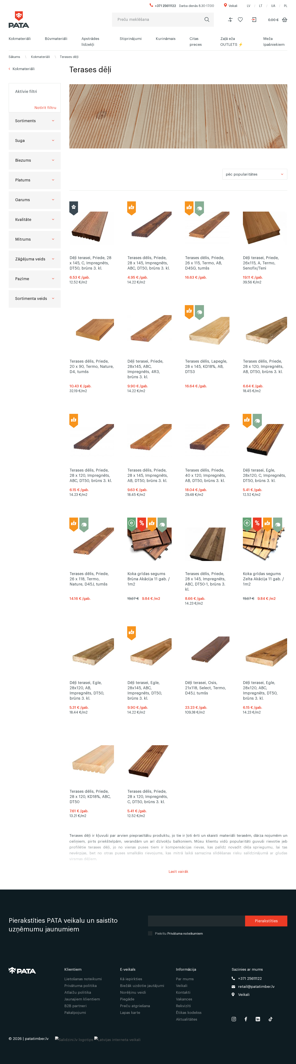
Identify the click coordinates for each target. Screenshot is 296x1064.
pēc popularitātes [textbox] (241, 173)
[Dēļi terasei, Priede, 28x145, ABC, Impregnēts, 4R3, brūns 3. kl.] (149, 356)
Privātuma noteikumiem (185, 933)
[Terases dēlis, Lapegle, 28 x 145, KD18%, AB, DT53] (207, 356)
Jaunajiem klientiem (82, 998)
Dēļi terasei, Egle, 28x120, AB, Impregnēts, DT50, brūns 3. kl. (87, 690)
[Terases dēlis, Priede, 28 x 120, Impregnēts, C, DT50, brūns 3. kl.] (149, 761)
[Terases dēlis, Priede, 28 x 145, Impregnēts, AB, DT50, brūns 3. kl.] (149, 440)
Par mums (185, 978)
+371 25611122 (165, 5)
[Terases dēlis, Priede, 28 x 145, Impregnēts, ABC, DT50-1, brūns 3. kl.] (207, 569)
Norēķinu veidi (133, 992)
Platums (22, 179)
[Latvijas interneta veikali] (117, 1038)
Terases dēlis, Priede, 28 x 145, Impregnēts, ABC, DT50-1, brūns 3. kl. (205, 581)
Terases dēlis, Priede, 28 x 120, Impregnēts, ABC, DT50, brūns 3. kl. (91, 475)
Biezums (23, 160)
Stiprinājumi (131, 38)
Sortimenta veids (31, 298)
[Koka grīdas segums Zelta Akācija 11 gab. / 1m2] (265, 569)
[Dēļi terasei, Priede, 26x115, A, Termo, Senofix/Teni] (265, 228)
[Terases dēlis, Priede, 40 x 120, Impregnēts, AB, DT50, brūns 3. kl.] (207, 440)
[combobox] (254, 174)
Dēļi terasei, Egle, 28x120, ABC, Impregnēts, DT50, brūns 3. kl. (260, 690)
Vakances (184, 998)
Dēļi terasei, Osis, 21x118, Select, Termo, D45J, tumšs (205, 687)
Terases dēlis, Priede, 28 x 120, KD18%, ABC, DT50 (90, 796)
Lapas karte (130, 1012)
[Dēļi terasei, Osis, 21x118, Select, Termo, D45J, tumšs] (207, 678)
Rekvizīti (183, 1005)
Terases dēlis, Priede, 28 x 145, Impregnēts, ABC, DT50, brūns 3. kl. (148, 262)
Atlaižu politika (77, 992)
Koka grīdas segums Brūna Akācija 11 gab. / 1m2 (148, 578)
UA (273, 5)
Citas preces (196, 41)
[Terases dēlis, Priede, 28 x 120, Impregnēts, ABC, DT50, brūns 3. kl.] (92, 440)
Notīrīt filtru (45, 107)
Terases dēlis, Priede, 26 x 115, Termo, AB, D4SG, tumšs (204, 262)
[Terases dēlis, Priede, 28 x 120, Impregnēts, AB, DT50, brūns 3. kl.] (265, 356)
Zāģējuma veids (30, 258)
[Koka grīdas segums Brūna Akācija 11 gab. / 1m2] (149, 569)
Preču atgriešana (135, 1005)
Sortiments (25, 120)
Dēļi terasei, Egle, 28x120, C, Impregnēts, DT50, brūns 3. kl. (264, 475)
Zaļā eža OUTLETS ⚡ (231, 41)
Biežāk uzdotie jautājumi (142, 985)
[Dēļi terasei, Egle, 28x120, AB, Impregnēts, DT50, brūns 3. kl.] (91, 678)
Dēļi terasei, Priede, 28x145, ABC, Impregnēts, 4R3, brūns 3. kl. (145, 368)
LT (260, 5)
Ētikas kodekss (189, 1012)
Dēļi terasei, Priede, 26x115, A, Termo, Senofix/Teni (261, 262)
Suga (20, 140)
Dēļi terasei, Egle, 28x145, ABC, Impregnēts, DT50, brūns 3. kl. (144, 690)
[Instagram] (234, 1018)
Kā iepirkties (131, 978)
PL (285, 5)
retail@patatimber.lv (256, 986)
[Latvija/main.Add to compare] (230, 19)
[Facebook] (246, 1018)
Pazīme (22, 278)
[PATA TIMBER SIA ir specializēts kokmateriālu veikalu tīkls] (19, 19)
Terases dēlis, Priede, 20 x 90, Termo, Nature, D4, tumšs (92, 366)
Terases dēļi (69, 56)
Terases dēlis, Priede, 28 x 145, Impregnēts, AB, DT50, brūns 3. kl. (147, 475)
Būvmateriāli (56, 38)
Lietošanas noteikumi (83, 978)
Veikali (233, 5)
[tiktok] (270, 1018)
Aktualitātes (186, 1018)
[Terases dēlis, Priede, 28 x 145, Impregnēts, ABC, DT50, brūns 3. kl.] (149, 228)
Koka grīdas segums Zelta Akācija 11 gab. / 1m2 (263, 578)
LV (248, 5)
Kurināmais (166, 38)
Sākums (14, 56)
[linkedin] (258, 1018)
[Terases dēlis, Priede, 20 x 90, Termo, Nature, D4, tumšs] (91, 356)
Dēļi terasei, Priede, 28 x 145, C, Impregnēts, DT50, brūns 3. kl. (90, 262)
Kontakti (183, 992)
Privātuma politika (80, 985)
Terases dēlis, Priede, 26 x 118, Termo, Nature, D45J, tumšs (89, 578)
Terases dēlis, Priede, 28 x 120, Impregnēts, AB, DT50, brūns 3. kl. (263, 366)
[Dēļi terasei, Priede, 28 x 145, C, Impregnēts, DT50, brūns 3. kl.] (92, 228)
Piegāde (127, 998)
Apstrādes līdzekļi (90, 41)
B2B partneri (75, 1005)
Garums (22, 199)
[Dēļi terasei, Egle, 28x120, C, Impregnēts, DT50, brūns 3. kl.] (265, 440)
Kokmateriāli (20, 38)
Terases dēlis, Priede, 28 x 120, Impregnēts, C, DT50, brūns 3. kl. (147, 796)
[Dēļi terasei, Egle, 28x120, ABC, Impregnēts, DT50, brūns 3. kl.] (265, 678)
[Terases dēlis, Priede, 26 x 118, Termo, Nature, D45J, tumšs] (91, 569)
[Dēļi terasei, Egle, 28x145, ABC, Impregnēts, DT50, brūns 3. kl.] (149, 678)
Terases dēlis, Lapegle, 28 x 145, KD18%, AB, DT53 (206, 366)
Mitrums (23, 239)
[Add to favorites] (240, 19)
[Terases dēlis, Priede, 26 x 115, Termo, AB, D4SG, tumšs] (207, 228)
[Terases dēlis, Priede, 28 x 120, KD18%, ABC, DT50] (92, 761)
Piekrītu (179, 933)
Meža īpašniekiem (274, 41)
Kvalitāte (23, 219)
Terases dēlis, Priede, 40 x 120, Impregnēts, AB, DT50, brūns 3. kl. (205, 475)
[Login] (254, 19)
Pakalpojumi (75, 1012)
